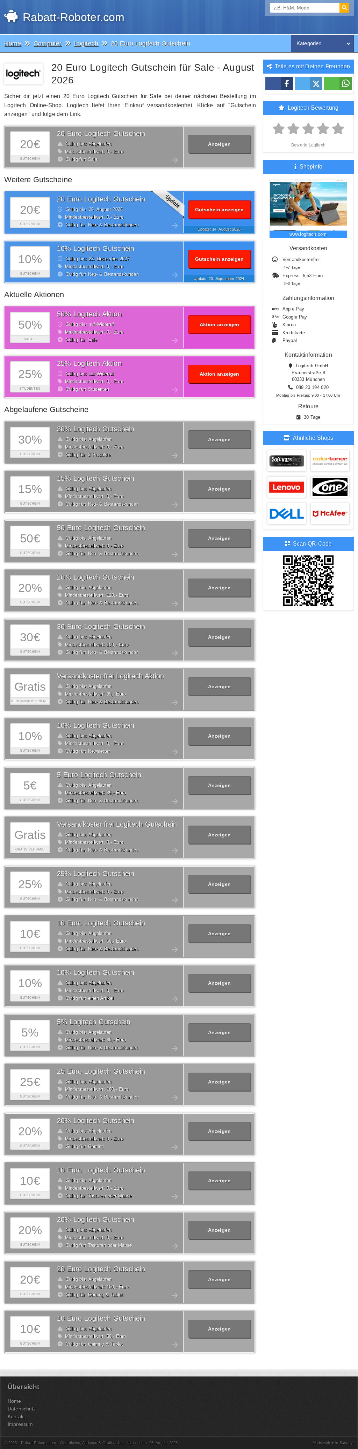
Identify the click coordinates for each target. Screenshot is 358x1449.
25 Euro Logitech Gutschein (101, 1071)
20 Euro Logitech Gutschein (101, 133)
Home (14, 1401)
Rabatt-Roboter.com (71, 17)
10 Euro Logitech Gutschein (101, 923)
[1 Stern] (278, 129)
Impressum (20, 1424)
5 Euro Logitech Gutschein (99, 775)
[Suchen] (344, 8)
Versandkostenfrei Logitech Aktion (110, 676)
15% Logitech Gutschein (95, 478)
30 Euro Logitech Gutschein (101, 626)
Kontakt (16, 1416)
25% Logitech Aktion (89, 363)
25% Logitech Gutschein (95, 873)
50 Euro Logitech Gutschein (101, 528)
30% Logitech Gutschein (95, 429)
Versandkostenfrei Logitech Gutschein (117, 824)
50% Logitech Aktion (89, 314)
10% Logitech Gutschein (95, 248)
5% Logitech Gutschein (93, 1022)
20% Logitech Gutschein (95, 577)
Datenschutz (22, 1409)
